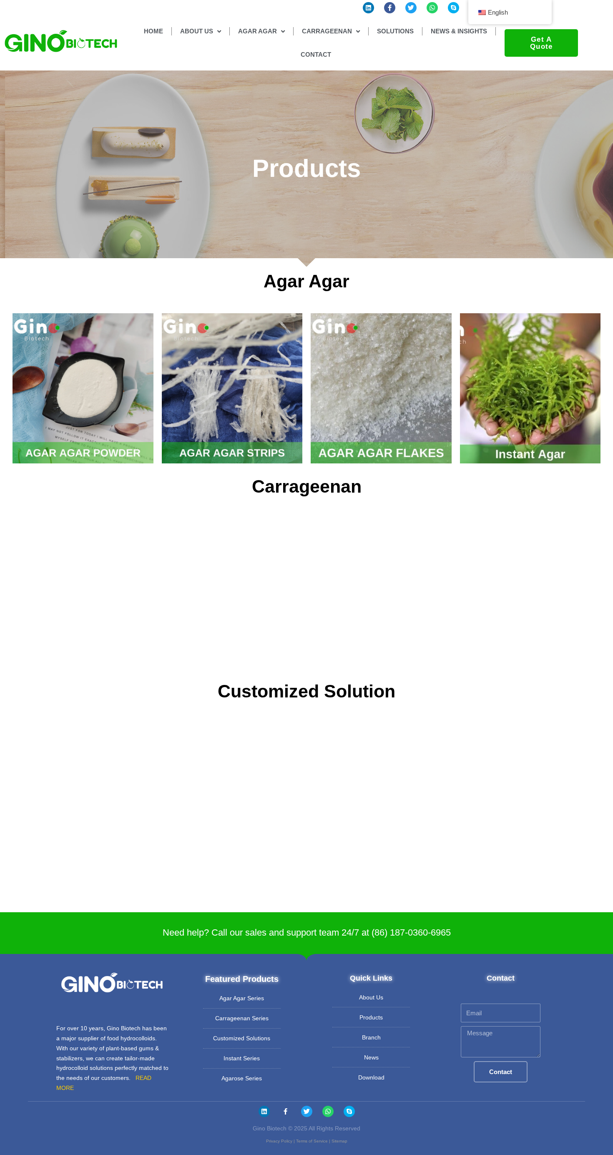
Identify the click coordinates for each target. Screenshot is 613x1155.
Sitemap (339, 1141)
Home (153, 31)
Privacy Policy (279, 1141)
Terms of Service (312, 1141)
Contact (316, 54)
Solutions (395, 31)
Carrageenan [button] (327, 31)
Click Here (82, 419)
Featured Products (242, 979)
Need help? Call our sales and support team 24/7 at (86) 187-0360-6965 (307, 932)
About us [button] (196, 31)
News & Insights (459, 31)
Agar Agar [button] (257, 31)
